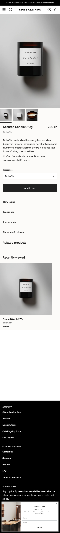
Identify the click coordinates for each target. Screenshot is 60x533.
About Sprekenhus (11, 412)
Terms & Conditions (11, 477)
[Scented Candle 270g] (26, 289)
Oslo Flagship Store (11, 431)
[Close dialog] (56, 503)
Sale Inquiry (8, 437)
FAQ (4, 471)
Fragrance (8, 170)
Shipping (6, 458)
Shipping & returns (13, 232)
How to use (9, 202)
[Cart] (55, 9)
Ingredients (9, 222)
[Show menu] (4, 9)
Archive (6, 418)
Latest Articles (9, 425)
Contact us (7, 451)
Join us (39, 527)
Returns (6, 464)
